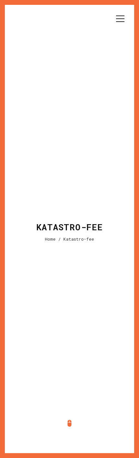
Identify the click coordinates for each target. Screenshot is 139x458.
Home (50, 239)
